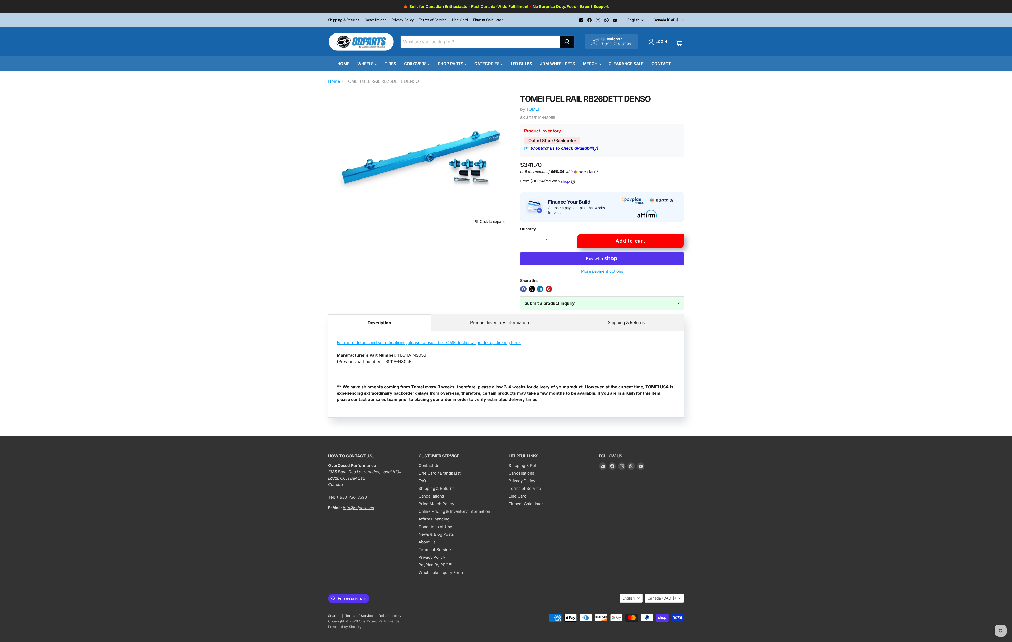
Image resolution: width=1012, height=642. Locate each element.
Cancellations (375, 20)
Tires (390, 63)
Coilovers (416, 63)
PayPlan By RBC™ (436, 564)
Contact (661, 63)
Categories (487, 63)
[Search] (567, 42)
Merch (591, 63)
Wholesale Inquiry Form (441, 572)
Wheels (366, 63)
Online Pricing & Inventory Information (454, 511)
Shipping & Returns (343, 20)
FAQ (422, 480)
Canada (667, 20)
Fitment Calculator (488, 20)
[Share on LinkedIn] (540, 289)
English (633, 20)
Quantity (528, 229)
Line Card (460, 20)
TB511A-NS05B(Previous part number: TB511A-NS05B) (505, 371)
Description (379, 322)
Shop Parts (451, 63)
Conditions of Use (435, 526)
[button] (658, 41)
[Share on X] (532, 289)
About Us (427, 541)
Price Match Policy (436, 503)
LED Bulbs (521, 63)
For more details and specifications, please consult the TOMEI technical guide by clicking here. (429, 342)
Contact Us (429, 465)
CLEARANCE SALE (626, 63)
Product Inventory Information (499, 322)
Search (333, 616)
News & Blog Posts (436, 534)
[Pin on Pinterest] (549, 289)
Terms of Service (433, 20)
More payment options (602, 271)
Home (343, 63)
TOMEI (532, 109)
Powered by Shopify (344, 627)
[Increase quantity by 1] (566, 241)
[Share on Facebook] (523, 289)
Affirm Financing (434, 519)
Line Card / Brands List (440, 473)
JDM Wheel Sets (557, 63)
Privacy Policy (403, 20)
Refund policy (390, 616)
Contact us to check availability (564, 148)
